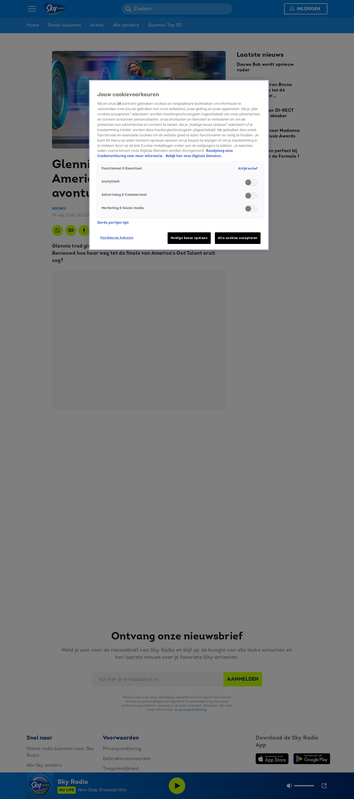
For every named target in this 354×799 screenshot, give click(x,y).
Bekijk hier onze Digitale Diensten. (194, 156)
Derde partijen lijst (113, 222)
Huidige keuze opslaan (189, 238)
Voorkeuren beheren (116, 238)
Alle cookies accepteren (237, 238)
